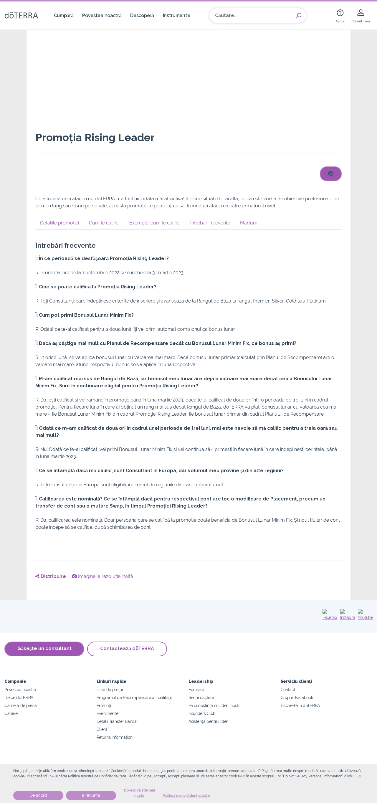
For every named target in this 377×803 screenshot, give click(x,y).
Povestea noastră (101, 15)
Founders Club (202, 713)
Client (102, 729)
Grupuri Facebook (297, 697)
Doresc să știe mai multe (139, 793)
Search (298, 16)
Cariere (11, 713)
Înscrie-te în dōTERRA (300, 705)
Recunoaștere (201, 697)
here (357, 776)
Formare (196, 689)
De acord (38, 795)
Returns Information (115, 737)
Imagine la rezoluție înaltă (105, 576)
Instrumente (176, 15)
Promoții (104, 705)
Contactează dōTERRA (127, 648)
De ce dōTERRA (18, 697)
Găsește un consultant (44, 648)
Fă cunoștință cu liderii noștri (214, 705)
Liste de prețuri (110, 689)
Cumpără (64, 15)
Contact (288, 689)
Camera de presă (20, 705)
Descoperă (142, 15)
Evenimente (107, 713)
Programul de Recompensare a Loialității (134, 697)
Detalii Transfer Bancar (117, 721)
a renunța (91, 795)
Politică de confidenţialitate (186, 796)
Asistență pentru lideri (208, 721)
